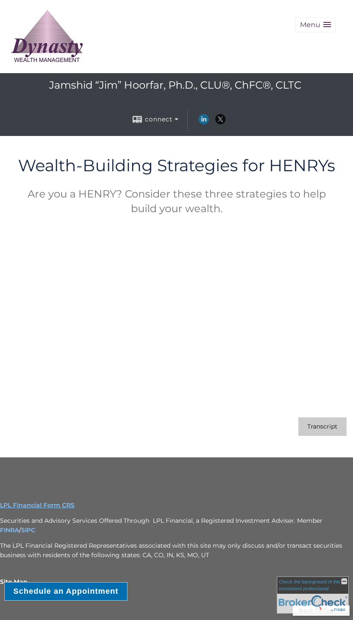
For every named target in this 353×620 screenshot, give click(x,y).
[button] (315, 24)
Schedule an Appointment (65, 591)
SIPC (28, 530)
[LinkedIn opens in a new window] (203, 122)
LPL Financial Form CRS (37, 505)
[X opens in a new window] (220, 122)
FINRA (9, 530)
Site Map (14, 582)
